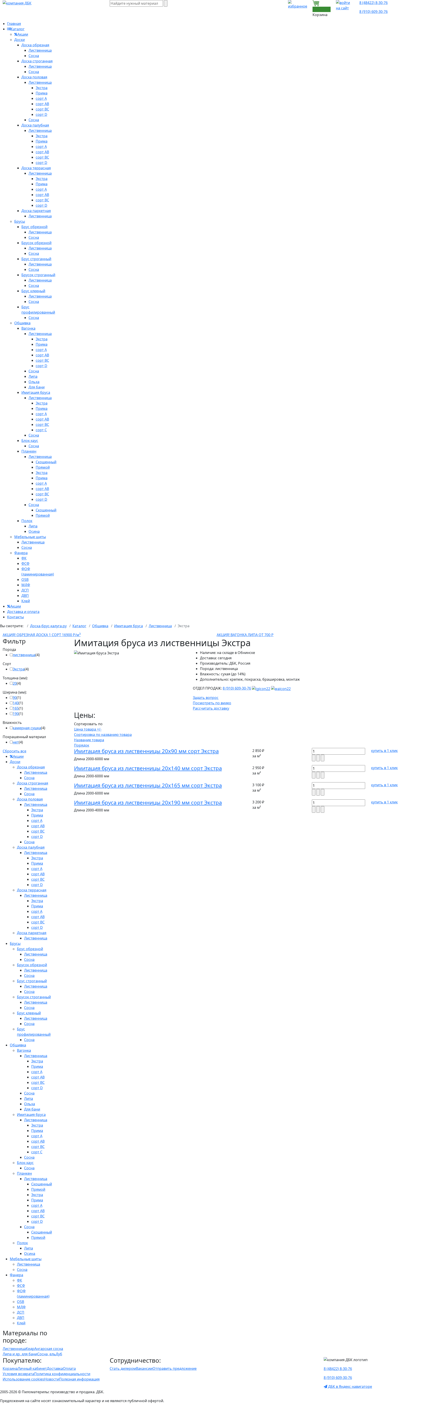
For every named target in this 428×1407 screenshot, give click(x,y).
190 (16, 713)
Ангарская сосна (48, 1348)
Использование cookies (23, 1379)
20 (15, 683)
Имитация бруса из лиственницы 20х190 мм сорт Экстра (148, 802)
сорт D (41, 114)
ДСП (25, 590)
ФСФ (25, 563)
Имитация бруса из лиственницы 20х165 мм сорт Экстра (148, 785)
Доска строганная (37, 61)
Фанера (21, 552)
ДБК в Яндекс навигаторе (349, 1386)
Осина (34, 531)
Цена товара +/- (87, 729)
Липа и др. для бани (20, 1354)
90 (15, 697)
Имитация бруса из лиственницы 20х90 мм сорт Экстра (146, 751)
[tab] (36, 649)
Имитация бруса (35, 392)
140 (16, 702)
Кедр (30, 1348)
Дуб (59, 1354)
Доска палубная (35, 125)
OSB (25, 579)
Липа (33, 376)
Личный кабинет (32, 1368)
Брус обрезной (34, 226)
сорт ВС (42, 109)
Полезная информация (79, 1379)
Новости (51, 1379)
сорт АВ (42, 103)
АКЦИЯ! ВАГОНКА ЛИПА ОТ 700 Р (245, 634)
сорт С (41, 429)
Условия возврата (18, 1373)
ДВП (25, 595)
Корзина (10, 1368)
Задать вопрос (205, 697)
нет (16, 742)
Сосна (34, 55)
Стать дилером (123, 1368)
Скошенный (46, 461)
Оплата (69, 1368)
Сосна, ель (46, 1354)
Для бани (37, 387)
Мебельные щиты (30, 536)
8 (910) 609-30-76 (373, 11)
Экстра (41, 87)
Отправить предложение (174, 1368)
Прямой (43, 467)
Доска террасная (36, 167)
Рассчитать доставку (211, 708)
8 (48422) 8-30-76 (373, 2)
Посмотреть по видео (212, 702)
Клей (25, 600)
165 (16, 708)
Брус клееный (33, 290)
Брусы (19, 221)
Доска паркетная (36, 210)
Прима (41, 93)
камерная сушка (27, 727)
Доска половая (34, 77)
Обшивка (22, 323)
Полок (26, 520)
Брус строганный (36, 258)
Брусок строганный (38, 274)
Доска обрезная (35, 45)
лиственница (24, 654)
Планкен (28, 451)
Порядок (81, 745)
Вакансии (144, 1368)
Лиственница (40, 50)
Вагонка (28, 328)
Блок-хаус (29, 440)
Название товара (89, 739)
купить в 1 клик (384, 750)
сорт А (41, 98)
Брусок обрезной (36, 242)
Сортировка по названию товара (103, 734)
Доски (19, 39)
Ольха (34, 381)
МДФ (25, 584)
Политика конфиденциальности (62, 1373)
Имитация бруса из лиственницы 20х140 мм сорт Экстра (148, 768)
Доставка (55, 1368)
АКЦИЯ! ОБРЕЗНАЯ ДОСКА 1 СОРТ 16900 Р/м (42, 634)
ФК (24, 558)
